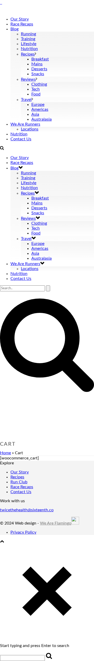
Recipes (28, 54)
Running (28, 34)
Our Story (19, 19)
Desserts (39, 69)
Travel (26, 100)
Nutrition (29, 49)
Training (28, 39)
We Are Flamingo (55, 523)
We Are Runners (25, 124)
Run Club (18, 482)
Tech (35, 89)
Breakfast (40, 59)
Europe (37, 104)
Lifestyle (28, 44)
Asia (35, 114)
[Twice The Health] (1, 3)
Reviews (28, 79)
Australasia (41, 119)
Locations (29, 129)
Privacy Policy (23, 532)
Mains (37, 64)
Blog (14, 29)
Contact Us (20, 139)
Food (35, 94)
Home (5, 453)
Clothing (39, 84)
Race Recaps (21, 24)
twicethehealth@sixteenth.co (27, 510)
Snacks (37, 74)
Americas (39, 109)
